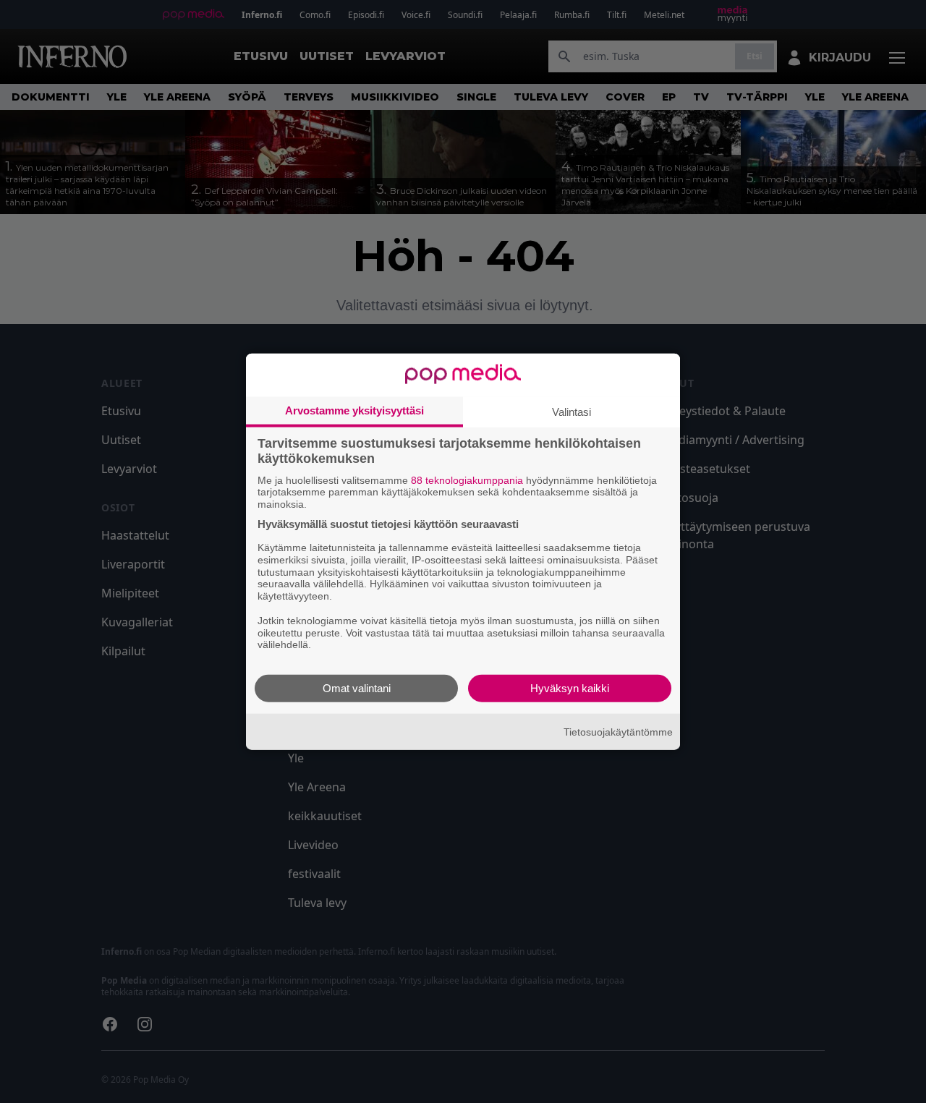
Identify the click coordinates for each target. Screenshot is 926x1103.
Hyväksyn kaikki (569, 688)
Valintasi (571, 411)
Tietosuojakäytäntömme (618, 731)
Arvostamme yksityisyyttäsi (354, 410)
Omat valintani (357, 688)
